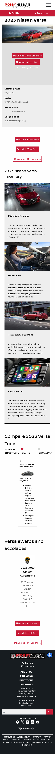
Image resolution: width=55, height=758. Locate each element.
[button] (50, 655)
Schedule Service (26, 700)
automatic (45, 453)
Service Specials (26, 703)
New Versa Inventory (27, 62)
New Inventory (26, 688)
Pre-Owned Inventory (26, 691)
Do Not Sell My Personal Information (31, 739)
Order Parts (26, 705)
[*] (28, 67)
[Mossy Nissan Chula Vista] (17, 5)
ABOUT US (26, 672)
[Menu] (48, 5)
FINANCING (26, 676)
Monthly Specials (26, 693)
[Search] (49, 712)
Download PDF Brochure (27, 158)
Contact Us (9, 737)
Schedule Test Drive (27, 149)
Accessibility (24, 737)
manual (27, 453)
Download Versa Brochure (27, 55)
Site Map (37, 737)
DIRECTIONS (26, 680)
